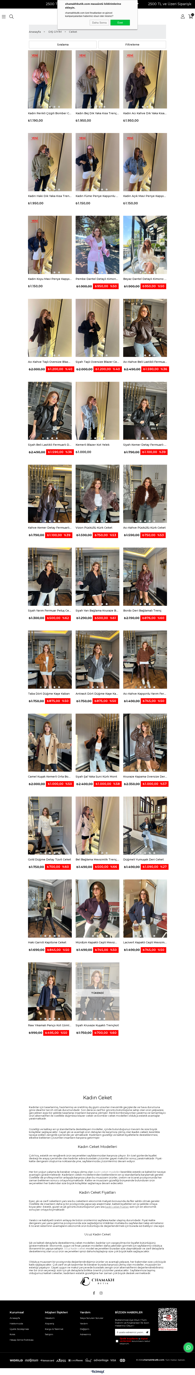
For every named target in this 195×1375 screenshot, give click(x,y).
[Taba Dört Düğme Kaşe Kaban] (50, 659)
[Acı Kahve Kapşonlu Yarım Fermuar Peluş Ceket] (145, 659)
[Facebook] (94, 1293)
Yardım (84, 1323)
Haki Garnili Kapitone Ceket (47, 942)
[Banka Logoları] (68, 1360)
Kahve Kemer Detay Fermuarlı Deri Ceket (50, 527)
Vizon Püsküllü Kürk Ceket (94, 527)
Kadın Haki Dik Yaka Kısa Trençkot (50, 196)
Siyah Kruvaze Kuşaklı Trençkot (97, 1025)
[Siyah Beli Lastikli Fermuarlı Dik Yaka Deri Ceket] (50, 411)
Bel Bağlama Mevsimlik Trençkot (97, 859)
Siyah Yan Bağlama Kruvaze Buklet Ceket (97, 610)
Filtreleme (132, 44)
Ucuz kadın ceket (74, 1248)
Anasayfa (15, 1318)
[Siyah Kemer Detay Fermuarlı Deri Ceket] (145, 411)
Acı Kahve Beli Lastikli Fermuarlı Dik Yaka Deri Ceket (145, 362)
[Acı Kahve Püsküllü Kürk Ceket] (145, 494)
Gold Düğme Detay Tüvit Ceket (49, 859)
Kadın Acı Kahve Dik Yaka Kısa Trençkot (145, 113)
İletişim (49, 1334)
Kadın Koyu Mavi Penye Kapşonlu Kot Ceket (50, 279)
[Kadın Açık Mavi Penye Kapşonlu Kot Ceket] (145, 162)
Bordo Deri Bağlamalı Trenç (142, 610)
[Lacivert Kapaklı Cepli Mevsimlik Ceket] (145, 908)
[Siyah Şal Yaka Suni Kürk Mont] (97, 743)
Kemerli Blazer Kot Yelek (92, 444)
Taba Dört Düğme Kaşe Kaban (49, 693)
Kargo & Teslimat (54, 1329)
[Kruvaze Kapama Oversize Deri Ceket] (145, 743)
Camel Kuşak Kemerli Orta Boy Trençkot (50, 776)
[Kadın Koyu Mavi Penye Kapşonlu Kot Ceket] (50, 245)
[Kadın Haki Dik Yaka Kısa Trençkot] (50, 162)
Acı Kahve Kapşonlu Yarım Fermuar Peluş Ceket (145, 693)
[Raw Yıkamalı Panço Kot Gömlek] (50, 991)
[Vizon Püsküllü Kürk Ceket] (97, 494)
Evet (120, 22)
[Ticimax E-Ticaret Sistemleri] (97, 1372)
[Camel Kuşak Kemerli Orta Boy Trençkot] (50, 743)
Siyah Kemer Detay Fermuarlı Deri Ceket (145, 444)
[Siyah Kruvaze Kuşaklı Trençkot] (97, 991)
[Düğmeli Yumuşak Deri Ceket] (145, 826)
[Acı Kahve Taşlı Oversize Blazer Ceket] (50, 328)
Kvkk (12, 1334)
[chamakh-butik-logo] (97, 1281)
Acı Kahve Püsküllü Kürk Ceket (144, 527)
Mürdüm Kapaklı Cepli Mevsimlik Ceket (97, 942)
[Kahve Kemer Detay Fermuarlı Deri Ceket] (50, 494)
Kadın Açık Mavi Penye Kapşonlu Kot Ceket (145, 196)
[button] (40, 107)
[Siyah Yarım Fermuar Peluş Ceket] (50, 577)
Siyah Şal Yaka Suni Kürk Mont (96, 776)
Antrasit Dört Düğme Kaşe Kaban (97, 693)
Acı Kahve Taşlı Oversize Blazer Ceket (50, 362)
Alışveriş (49, 1323)
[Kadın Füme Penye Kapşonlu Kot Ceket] (97, 162)
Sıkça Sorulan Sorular (91, 1318)
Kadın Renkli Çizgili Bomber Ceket (50, 113)
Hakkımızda (16, 1323)
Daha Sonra (99, 22)
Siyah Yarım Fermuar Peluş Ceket (50, 610)
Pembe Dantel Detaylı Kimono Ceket (97, 279)
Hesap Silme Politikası (22, 1339)
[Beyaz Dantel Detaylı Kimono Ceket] (145, 245)
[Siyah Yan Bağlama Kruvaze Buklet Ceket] (97, 577)
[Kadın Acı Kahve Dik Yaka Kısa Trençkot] (145, 79)
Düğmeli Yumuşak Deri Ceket (143, 859)
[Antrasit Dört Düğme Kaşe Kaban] (97, 659)
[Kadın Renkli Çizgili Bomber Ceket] (50, 79)
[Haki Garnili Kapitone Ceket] (50, 908)
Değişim (84, 1329)
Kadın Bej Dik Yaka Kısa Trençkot (97, 113)
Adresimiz (85, 1334)
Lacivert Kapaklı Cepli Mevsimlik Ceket (145, 942)
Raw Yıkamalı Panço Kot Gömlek (50, 1025)
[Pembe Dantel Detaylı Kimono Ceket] (97, 245)
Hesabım (50, 1318)
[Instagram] (101, 1293)
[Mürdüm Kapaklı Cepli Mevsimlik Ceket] (97, 908)
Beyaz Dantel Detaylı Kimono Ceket (145, 279)
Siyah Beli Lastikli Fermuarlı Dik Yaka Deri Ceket (50, 444)
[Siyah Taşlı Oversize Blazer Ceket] (97, 328)
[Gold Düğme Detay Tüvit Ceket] (50, 826)
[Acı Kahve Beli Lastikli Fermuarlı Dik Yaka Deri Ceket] (145, 328)
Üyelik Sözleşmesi (19, 1329)
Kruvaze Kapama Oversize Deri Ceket (145, 776)
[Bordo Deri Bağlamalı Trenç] (145, 577)
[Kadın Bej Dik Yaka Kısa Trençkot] (97, 79)
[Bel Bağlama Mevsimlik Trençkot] (97, 826)
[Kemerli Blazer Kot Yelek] (97, 411)
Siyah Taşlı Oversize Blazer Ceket (97, 362)
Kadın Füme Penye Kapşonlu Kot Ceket (97, 196)
